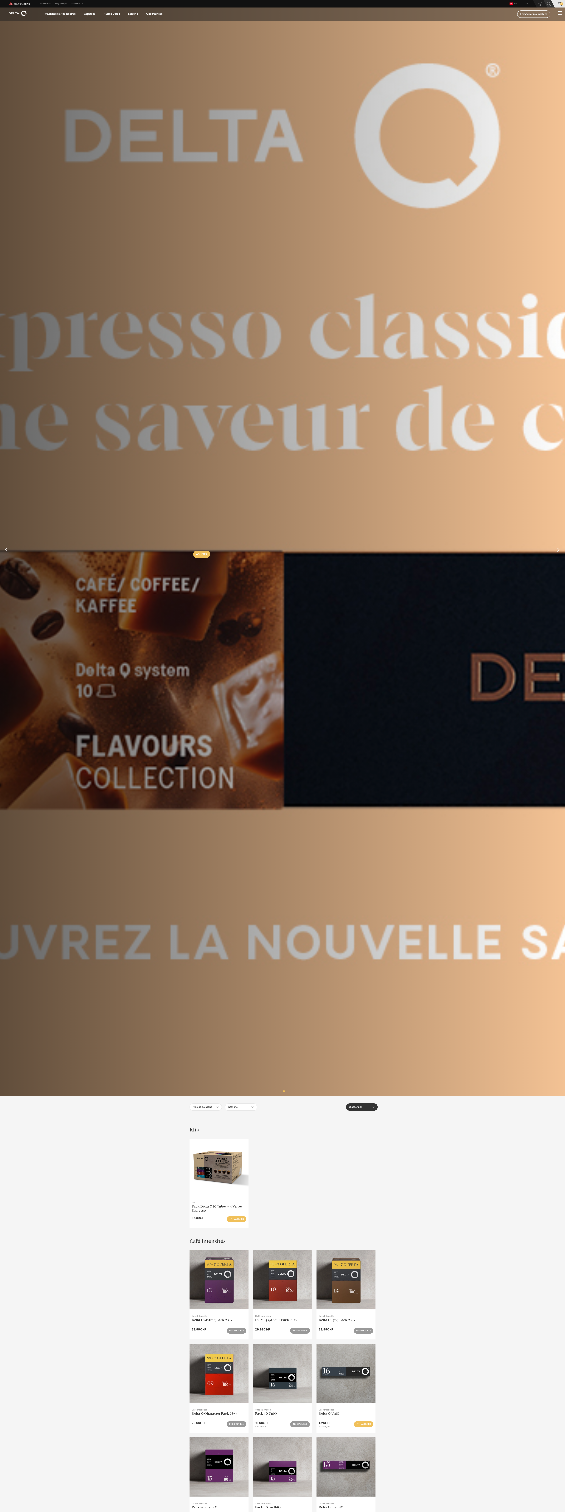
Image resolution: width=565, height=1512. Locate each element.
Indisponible (236, 1331)
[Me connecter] (540, 4)
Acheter (239, 1219)
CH (515, 4)
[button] (527, 4)
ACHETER (201, 554)
